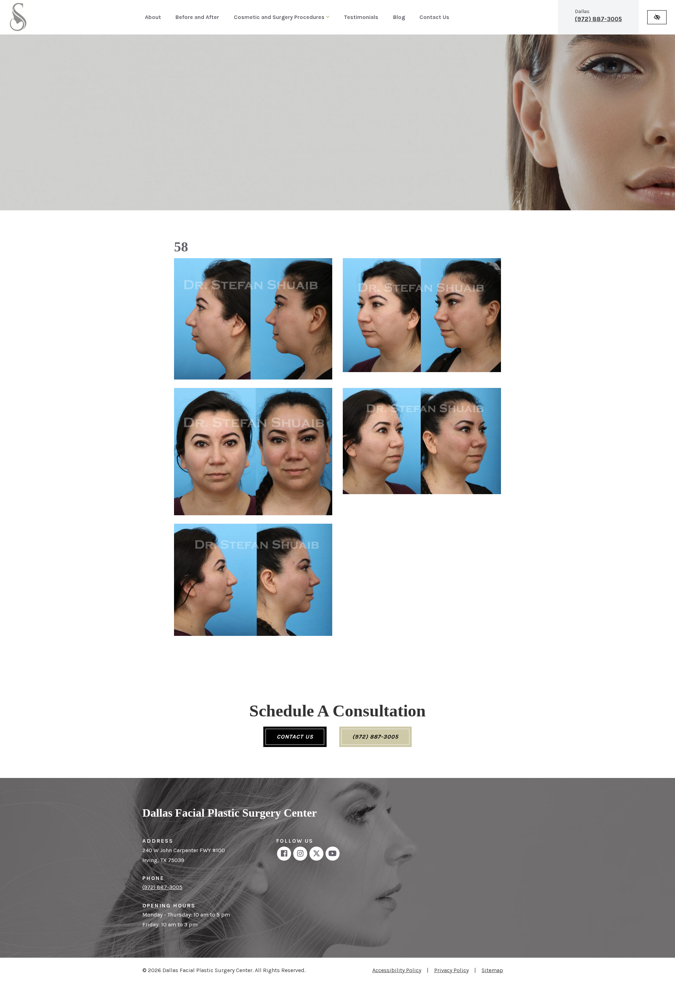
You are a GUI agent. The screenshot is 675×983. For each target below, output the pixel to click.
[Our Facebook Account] (284, 854)
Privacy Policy (451, 970)
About (153, 17)
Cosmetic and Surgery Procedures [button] (280, 17)
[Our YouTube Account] (333, 854)
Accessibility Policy (396, 970)
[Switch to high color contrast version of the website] (657, 17)
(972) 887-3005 (598, 19)
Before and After (197, 17)
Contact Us (434, 17)
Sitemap (492, 970)
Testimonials (361, 17)
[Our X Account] (316, 854)
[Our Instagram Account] (300, 854)
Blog (399, 17)
